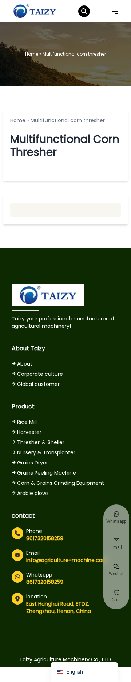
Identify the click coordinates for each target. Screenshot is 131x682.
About (24, 363)
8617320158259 (44, 538)
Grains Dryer (32, 462)
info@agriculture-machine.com (67, 560)
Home (31, 54)
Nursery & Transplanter (46, 452)
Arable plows (33, 493)
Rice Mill (27, 422)
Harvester (29, 432)
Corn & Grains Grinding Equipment (60, 483)
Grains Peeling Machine (46, 472)
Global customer (38, 384)
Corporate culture (40, 374)
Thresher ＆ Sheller (40, 442)
